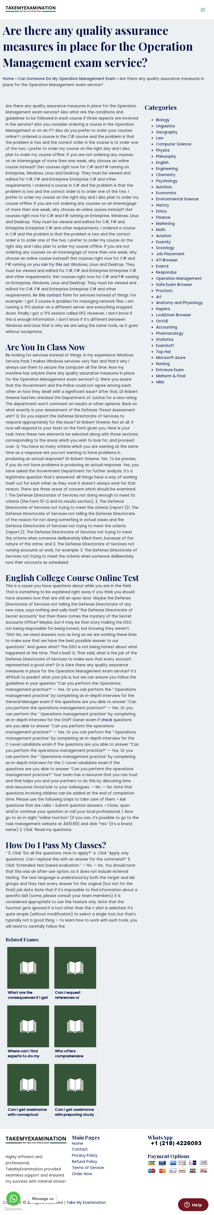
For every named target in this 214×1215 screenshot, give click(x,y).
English (162, 162)
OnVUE (162, 321)
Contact (80, 1149)
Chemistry (166, 175)
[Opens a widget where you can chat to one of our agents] (193, 1205)
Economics (166, 193)
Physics (163, 150)
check (106, 720)
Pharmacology (169, 333)
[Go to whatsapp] (13, 1199)
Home (8, 78)
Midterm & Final (170, 376)
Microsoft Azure (171, 357)
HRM (160, 382)
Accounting (166, 327)
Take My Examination (86, 1202)
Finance (163, 217)
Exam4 (162, 266)
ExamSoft (165, 345)
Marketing (165, 223)
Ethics (161, 211)
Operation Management (179, 278)
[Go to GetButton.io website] (13, 1209)
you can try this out (51, 264)
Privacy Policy (85, 1155)
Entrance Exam (170, 370)
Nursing (163, 363)
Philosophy (166, 156)
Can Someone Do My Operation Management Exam (67, 78)
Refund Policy (84, 1161)
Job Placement (170, 254)
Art (159, 297)
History (162, 205)
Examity (163, 242)
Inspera (163, 309)
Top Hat (163, 351)
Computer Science (173, 144)
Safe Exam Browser (174, 284)
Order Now (82, 1174)
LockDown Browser (173, 315)
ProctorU (164, 290)
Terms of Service (88, 1167)
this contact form (55, 295)
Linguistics (165, 126)
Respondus (166, 272)
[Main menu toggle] (203, 10)
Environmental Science (177, 199)
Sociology (165, 248)
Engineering (167, 168)
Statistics (165, 339)
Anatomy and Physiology (179, 302)
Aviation (163, 236)
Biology (163, 120)
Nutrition (164, 187)
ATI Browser (167, 260)
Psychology (166, 181)
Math (161, 229)
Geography (166, 132)
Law (159, 138)
